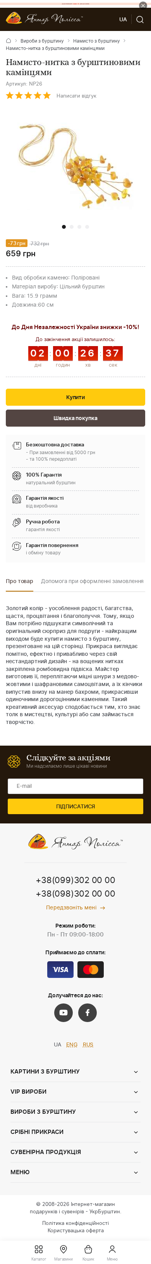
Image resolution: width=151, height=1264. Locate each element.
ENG (71, 1045)
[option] (19, 584)
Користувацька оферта (76, 1230)
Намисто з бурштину (96, 41)
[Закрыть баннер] (143, 6)
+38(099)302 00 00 (75, 880)
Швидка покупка (75, 418)
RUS (88, 1045)
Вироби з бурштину (42, 41)
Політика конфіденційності (75, 1223)
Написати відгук (76, 96)
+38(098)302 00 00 (75, 894)
